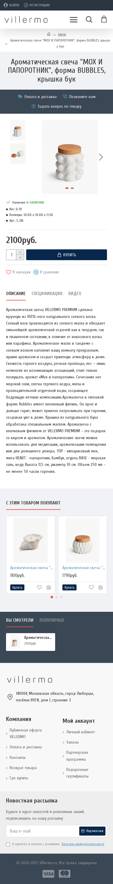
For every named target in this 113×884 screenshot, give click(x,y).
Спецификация (47, 293)
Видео (74, 293)
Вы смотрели (19, 620)
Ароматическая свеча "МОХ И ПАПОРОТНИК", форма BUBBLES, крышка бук (38, 637)
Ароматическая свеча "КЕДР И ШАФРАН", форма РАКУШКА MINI (31, 567)
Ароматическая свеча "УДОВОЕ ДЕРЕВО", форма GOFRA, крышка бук (83, 567)
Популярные (51, 620)
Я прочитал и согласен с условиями (58, 844)
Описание (16, 293)
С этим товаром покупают (33, 503)
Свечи (62, 34)
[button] (39, 157)
